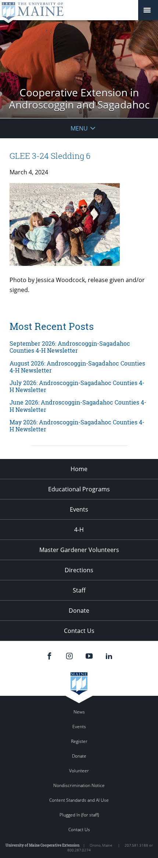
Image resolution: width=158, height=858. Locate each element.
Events (79, 509)
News (79, 712)
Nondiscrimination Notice (79, 785)
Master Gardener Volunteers (79, 550)
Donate (79, 610)
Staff (79, 590)
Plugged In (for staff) (79, 815)
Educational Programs (79, 489)
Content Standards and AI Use (79, 800)
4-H (79, 530)
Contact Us (79, 631)
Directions (79, 570)
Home (79, 469)
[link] (79, 347)
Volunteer (79, 771)
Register (79, 741)
